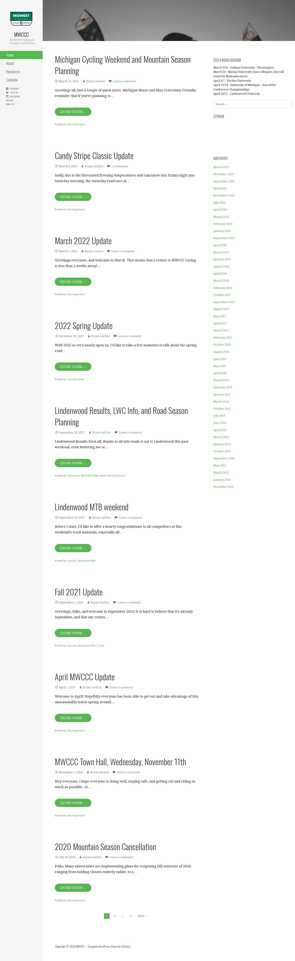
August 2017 (221, 309)
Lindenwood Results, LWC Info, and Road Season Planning (121, 416)
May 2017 (219, 316)
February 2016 (222, 387)
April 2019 (220, 245)
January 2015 (222, 394)
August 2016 (221, 351)
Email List (10, 104)
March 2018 (221, 280)
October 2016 (222, 344)
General (72, 379)
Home (10, 55)
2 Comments (119, 166)
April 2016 (220, 373)
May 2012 (219, 465)
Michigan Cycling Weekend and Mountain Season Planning (123, 65)
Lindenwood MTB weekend (92, 507)
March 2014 (221, 401)
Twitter (14, 92)
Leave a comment (124, 81)
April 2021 (220, 188)
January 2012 (222, 479)
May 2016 (219, 366)
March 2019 (221, 252)
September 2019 (224, 238)
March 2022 (221, 167)
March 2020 (221, 217)
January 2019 (222, 259)
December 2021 (223, 174)
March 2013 (221, 437)
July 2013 (219, 415)
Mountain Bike (90, 475)
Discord (10, 100)
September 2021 (224, 181)
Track (100, 645)
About (10, 63)
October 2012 (222, 451)
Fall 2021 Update (79, 592)
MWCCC (21, 34)
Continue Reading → (73, 112)
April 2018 (220, 273)
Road (81, 379)
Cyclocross (73, 475)
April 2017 (220, 323)
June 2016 (219, 359)
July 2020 (219, 202)
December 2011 (223, 486)
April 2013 (220, 430)
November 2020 (223, 195)
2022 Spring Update (84, 325)
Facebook (14, 88)
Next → (143, 916)
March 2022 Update (83, 240)
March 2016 (221, 380)
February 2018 (222, 288)
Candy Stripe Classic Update (94, 155)
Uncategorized (76, 124)
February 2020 (222, 224)
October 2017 (222, 295)
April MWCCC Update (85, 677)
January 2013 (222, 444)
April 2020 (220, 209)
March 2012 (221, 472)
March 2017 (221, 330)
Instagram (15, 96)
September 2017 (224, 302)
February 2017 (222, 337)
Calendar (12, 80)
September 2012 (224, 458)
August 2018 (221, 266)
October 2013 (222, 408)
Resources (13, 71)
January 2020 (222, 231)
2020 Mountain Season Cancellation (105, 846)
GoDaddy (125, 946)
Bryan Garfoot (95, 81)
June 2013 (219, 423)
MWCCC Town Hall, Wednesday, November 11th (120, 761)
